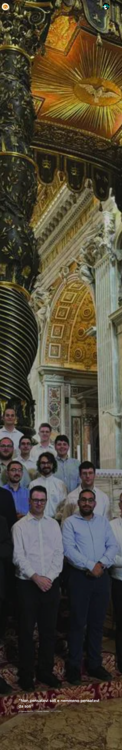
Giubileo (46, 711)
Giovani (39, 711)
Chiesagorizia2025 (26, 711)
